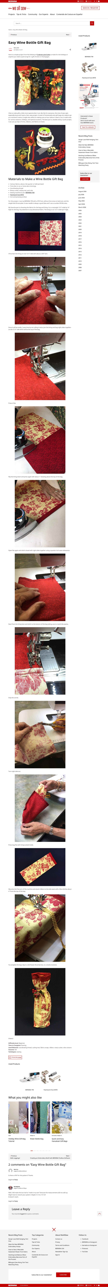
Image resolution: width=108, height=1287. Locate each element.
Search (92, 23)
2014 (80, 248)
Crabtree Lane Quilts (43, 55)
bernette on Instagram (89, 1245)
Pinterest (85, 1248)
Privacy (57, 1242)
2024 (80, 217)
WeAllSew (16, 48)
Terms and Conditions (62, 1245)
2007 (80, 270)
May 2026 (81, 201)
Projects (11, 14)
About (52, 14)
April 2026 (81, 204)
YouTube (85, 1252)
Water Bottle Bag (36, 1139)
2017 (80, 239)
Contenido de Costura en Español (69, 14)
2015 (80, 245)
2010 (80, 261)
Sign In (57, 1255)
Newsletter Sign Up (61, 1252)
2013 (80, 252)
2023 (80, 220)
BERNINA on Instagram (89, 1242)
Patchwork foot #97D (17, 195)
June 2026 (81, 198)
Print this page (16, 1057)
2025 (80, 214)
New (9, 1135)
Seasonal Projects (57, 1135)
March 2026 (82, 207)
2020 (80, 229)
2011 (80, 258)
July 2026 (81, 194)
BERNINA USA (59, 1248)
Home (10, 30)
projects (32, 1135)
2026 (80, 210)
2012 (80, 255)
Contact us (58, 1239)
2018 (80, 236)
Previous (14, 35)
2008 (80, 267)
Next (67, 35)
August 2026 (82, 191)
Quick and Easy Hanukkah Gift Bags (59, 1140)
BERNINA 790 (30, 193)
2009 (80, 264)
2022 (80, 223)
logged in (23, 1214)
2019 (80, 232)
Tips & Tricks (21, 14)
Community (32, 14)
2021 (80, 226)
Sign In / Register (90, 8)
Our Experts (43, 14)
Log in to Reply (13, 1180)
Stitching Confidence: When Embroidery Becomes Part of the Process (88, 158)
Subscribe (85, 179)
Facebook (85, 1239)
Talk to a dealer (88, 127)
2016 (80, 242)
